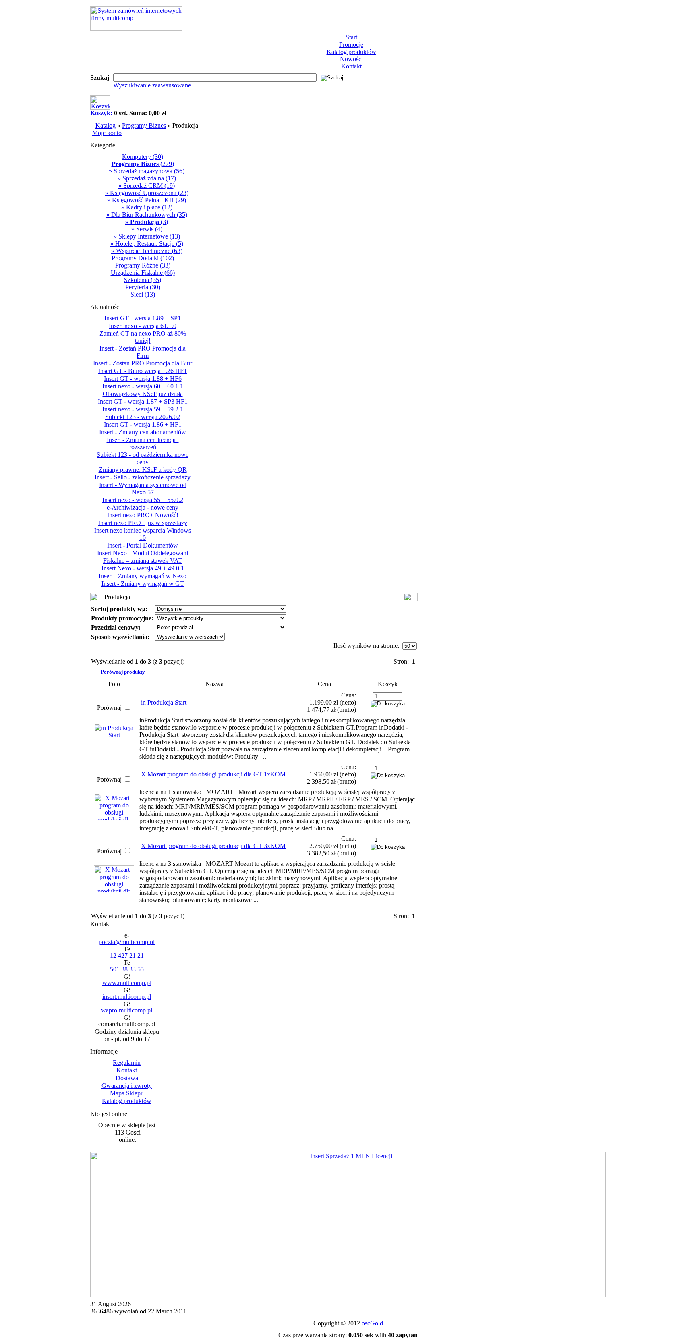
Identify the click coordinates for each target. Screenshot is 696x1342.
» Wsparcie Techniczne (146, 250)
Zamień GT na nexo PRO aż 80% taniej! (142, 337)
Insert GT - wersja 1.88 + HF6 (143, 378)
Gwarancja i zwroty (127, 1085)
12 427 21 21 (127, 955)
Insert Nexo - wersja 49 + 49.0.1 (143, 568)
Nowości (351, 59)
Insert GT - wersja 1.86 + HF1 (143, 424)
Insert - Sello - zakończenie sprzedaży (143, 477)
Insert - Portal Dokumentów (142, 545)
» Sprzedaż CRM (146, 185)
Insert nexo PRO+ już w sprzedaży (142, 522)
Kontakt (351, 66)
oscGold (372, 1323)
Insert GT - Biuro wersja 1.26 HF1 (142, 370)
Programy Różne (142, 265)
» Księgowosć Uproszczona (146, 192)
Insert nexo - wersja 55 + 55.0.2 (142, 499)
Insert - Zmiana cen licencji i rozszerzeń (143, 443)
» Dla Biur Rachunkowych (146, 214)
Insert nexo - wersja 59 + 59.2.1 (142, 409)
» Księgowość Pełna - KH (146, 200)
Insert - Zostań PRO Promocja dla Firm (142, 352)
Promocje (351, 44)
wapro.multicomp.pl (126, 1010)
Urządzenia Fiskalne (143, 272)
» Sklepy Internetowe (147, 236)
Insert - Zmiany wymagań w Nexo (142, 575)
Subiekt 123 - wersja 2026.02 (142, 416)
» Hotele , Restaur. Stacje (146, 243)
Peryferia (142, 287)
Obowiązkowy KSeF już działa (143, 393)
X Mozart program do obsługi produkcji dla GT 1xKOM (213, 774)
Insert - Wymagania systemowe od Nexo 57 (142, 488)
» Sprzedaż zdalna (147, 178)
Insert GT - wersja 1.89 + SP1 (142, 318)
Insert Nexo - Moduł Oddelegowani (142, 553)
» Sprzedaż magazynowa (146, 171)
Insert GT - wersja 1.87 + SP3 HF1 (143, 401)
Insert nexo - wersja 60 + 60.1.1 (142, 386)
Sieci (142, 294)
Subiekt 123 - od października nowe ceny (142, 458)
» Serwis (146, 229)
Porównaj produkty (123, 672)
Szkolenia (142, 279)
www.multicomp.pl (126, 982)
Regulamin (127, 1062)
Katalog (105, 125)
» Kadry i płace (146, 207)
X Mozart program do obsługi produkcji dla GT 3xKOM (213, 845)
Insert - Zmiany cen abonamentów (142, 432)
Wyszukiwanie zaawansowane (152, 85)
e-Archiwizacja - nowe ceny (142, 507)
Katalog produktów (351, 51)
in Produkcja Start (163, 702)
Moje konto (107, 132)
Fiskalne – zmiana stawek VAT (142, 560)
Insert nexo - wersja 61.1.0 (142, 325)
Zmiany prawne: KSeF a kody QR (143, 469)
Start (351, 37)
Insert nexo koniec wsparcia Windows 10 (142, 534)
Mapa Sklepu (127, 1093)
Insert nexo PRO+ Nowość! (142, 515)
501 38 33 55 (127, 969)
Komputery (142, 156)
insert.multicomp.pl (126, 996)
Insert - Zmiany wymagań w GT (143, 583)
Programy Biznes (144, 125)
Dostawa (127, 1077)
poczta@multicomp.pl (127, 941)
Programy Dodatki (143, 258)
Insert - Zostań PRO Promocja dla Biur (142, 363)
